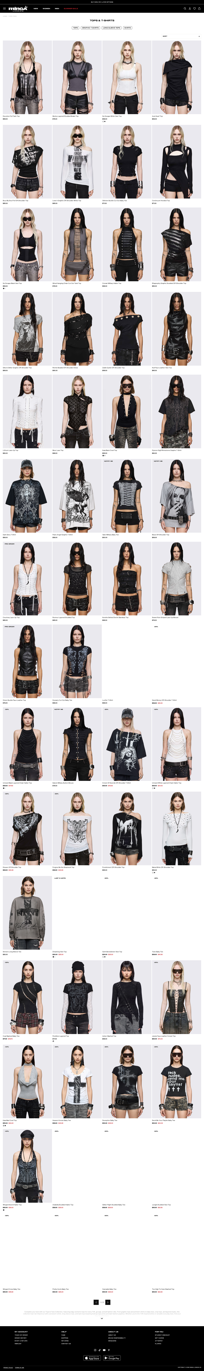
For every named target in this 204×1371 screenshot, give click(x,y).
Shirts (127, 28)
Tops (75, 28)
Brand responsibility (117, 1338)
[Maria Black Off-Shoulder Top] (154, 872)
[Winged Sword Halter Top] (3, 1210)
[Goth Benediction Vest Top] (55, 956)
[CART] (199, 8)
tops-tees (12, 16)
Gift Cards (159, 1338)
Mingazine (112, 1340)
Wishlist (18, 1343)
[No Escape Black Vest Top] (104, 121)
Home (5, 16)
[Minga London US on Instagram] (95, 1350)
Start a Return (21, 1340)
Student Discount (162, 1335)
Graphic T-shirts (90, 28)
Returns (64, 1340)
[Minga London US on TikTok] (100, 1350)
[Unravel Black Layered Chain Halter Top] (3, 788)
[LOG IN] (189, 8)
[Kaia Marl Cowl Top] (104, 455)
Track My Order (21, 1335)
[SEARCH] (185, 8)
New (36, 8)
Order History (21, 1338)
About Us (112, 1335)
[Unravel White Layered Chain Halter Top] (5, 788)
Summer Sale (71, 8)
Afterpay (159, 1340)
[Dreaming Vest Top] (53, 956)
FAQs (63, 1335)
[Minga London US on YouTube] (104, 1350)
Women (46, 8)
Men (57, 8)
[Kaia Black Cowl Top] (103, 455)
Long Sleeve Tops (111, 28)
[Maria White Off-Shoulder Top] (152, 872)
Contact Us (66, 1343)
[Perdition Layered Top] (53, 1041)
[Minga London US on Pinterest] (109, 1350)
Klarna (158, 1343)
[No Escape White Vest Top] (103, 121)
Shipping (64, 1338)
